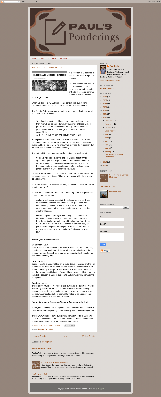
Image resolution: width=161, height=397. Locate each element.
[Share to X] (70, 326)
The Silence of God (41, 348)
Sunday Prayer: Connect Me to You (54, 362)
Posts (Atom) (47, 342)
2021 (105, 114)
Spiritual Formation (45, 329)
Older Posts (88, 336)
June (107, 138)
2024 (105, 104)
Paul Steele (114, 66)
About (41, 58)
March (107, 148)
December (109, 120)
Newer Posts (39, 336)
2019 (105, 162)
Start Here (63, 58)
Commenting (51, 58)
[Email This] (66, 326)
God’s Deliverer (115, 191)
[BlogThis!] (68, 326)
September (109, 131)
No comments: (55, 325)
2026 (105, 97)
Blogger (101, 389)
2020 (105, 117)
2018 (105, 165)
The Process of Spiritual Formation (47, 68)
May (107, 141)
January (108, 152)
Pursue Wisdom (106, 88)
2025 (105, 100)
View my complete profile (110, 80)
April (107, 145)
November (109, 124)
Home (34, 58)
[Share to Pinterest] (74, 326)
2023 (105, 107)
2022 (105, 110)
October (108, 127)
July (107, 134)
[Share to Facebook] (72, 326)
